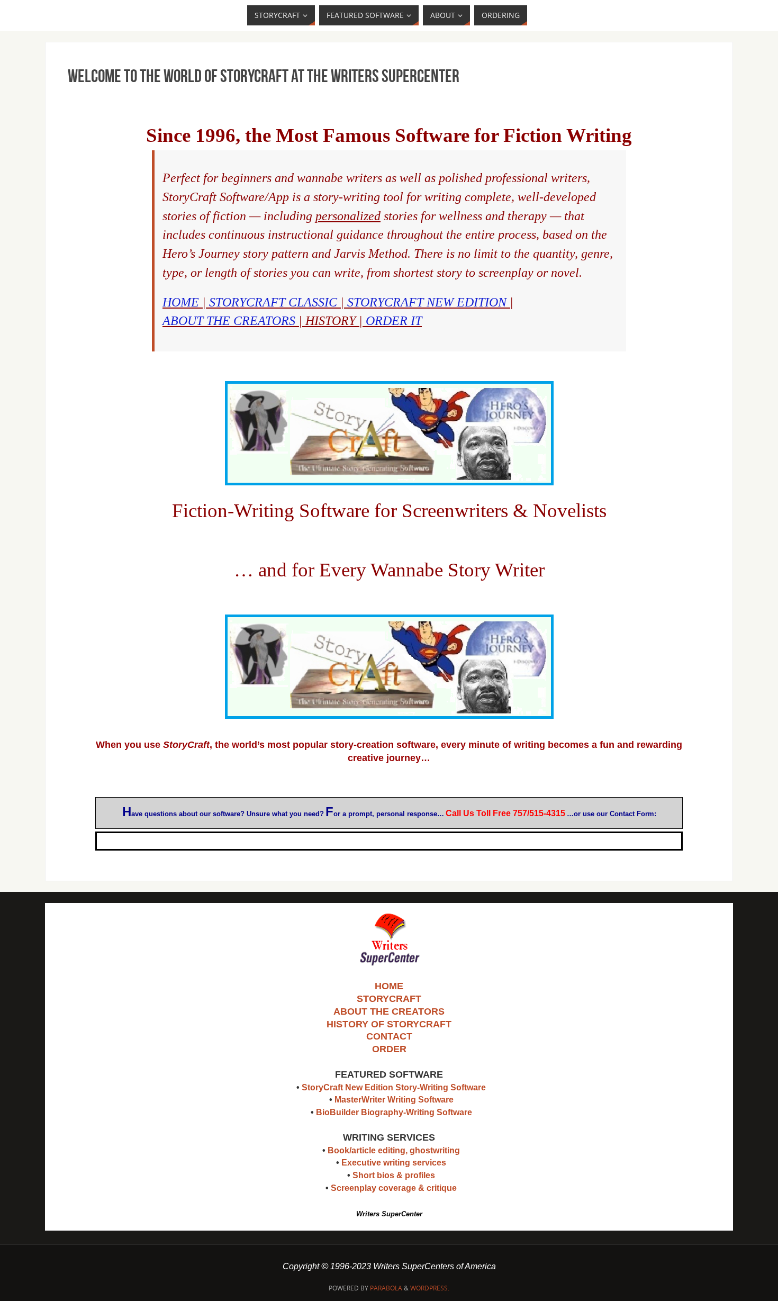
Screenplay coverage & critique (394, 1187)
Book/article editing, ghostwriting (394, 1150)
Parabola (386, 1288)
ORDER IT (394, 321)
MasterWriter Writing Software (394, 1099)
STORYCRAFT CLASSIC (273, 302)
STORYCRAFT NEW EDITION (426, 302)
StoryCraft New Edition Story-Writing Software (394, 1087)
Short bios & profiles (393, 1175)
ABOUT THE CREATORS (228, 321)
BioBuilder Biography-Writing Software (394, 1112)
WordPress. (429, 1288)
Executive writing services (393, 1162)
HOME (180, 302)
